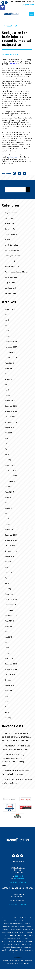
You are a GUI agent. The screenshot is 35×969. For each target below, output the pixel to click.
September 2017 (11, 486)
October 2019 (10, 352)
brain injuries (12, 157)
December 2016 (11, 535)
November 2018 (11, 411)
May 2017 (8, 508)
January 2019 (10, 401)
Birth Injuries (9, 218)
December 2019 (11, 341)
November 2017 (11, 476)
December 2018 (11, 406)
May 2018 (8, 443)
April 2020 (8, 325)
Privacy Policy (17, 958)
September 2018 (11, 422)
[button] (2, 7)
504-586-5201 (19, 878)
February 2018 (10, 460)
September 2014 (11, 680)
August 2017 (9, 492)
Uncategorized (10, 288)
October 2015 (10, 610)
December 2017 (11, 470)
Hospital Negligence (12, 234)
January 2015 (10, 658)
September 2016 (11, 551)
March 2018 (9, 454)
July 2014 (8, 691)
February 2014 (10, 717)
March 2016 (9, 583)
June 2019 (9, 374)
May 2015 (8, 637)
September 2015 (11, 615)
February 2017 (10, 524)
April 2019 (8, 384)
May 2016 (8, 572)
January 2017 (10, 529)
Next (15, 26)
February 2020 (10, 336)
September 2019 (11, 358)
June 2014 (9, 696)
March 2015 (9, 648)
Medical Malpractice (12, 250)
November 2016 (11, 540)
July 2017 (8, 497)
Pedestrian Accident (12, 266)
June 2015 (9, 632)
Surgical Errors (10, 283)
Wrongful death (10, 293)
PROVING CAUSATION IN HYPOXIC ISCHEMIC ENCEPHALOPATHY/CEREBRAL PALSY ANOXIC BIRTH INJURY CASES (16, 737)
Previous (7, 26)
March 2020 (9, 331)
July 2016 (8, 562)
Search (28, 189)
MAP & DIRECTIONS (17, 882)
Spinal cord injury (11, 277)
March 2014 (9, 712)
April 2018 (8, 449)
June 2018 (9, 438)
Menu (31, 14)
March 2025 (9, 320)
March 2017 (9, 519)
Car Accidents (10, 229)
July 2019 (8, 368)
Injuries (7, 240)
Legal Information (11, 245)
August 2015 (9, 621)
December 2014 (11, 664)
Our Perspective (11, 261)
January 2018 (10, 465)
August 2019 (9, 363)
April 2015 (8, 642)
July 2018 (8, 433)
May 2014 (8, 701)
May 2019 (8, 379)
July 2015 (8, 626)
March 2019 (9, 390)
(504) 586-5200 (28, 4)
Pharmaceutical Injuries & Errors (16, 272)
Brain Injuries (13, 63)
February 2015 (10, 653)
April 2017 (8, 513)
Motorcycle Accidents (12, 256)
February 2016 (10, 589)
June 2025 (9, 315)
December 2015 (11, 599)
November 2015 (11, 605)
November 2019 (11, 347)
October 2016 (10, 546)
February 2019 (10, 395)
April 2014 (8, 707)
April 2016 (8, 578)
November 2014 (11, 669)
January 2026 (10, 309)
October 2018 (10, 417)
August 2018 (9, 427)
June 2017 (9, 503)
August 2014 (9, 685)
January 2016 (10, 594)
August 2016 (9, 556)
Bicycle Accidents (11, 213)
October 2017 (10, 481)
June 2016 (9, 567)
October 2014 (10, 675)
